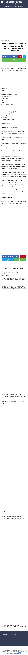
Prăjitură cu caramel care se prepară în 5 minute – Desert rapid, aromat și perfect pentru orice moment (14, 280)
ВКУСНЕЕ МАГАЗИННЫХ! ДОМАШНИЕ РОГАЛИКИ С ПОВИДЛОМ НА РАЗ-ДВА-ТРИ (14, 395)
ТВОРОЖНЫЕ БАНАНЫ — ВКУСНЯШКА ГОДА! (12, 510)
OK (19, 653)
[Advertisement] (14, 25)
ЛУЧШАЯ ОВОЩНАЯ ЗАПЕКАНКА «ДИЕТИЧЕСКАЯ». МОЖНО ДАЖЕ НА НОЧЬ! (14, 625)
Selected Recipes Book (14, 3)
